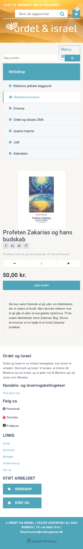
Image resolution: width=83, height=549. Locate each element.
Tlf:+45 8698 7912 (48, 527)
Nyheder (8, 456)
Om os (37, 5)
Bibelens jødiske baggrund (32, 86)
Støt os (10, 5)
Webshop (25, 5)
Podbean (13, 426)
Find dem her (11, 393)
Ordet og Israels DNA (29, 119)
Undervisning (11, 463)
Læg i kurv (41, 285)
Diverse (19, 108)
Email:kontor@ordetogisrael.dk (41, 532)
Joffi (16, 142)
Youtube (10, 417)
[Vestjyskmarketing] (41, 540)
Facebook (11, 409)
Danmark (8, 450)
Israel (6, 443)
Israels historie (24, 131)
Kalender (51, 5)
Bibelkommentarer (27, 97)
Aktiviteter (21, 153)
